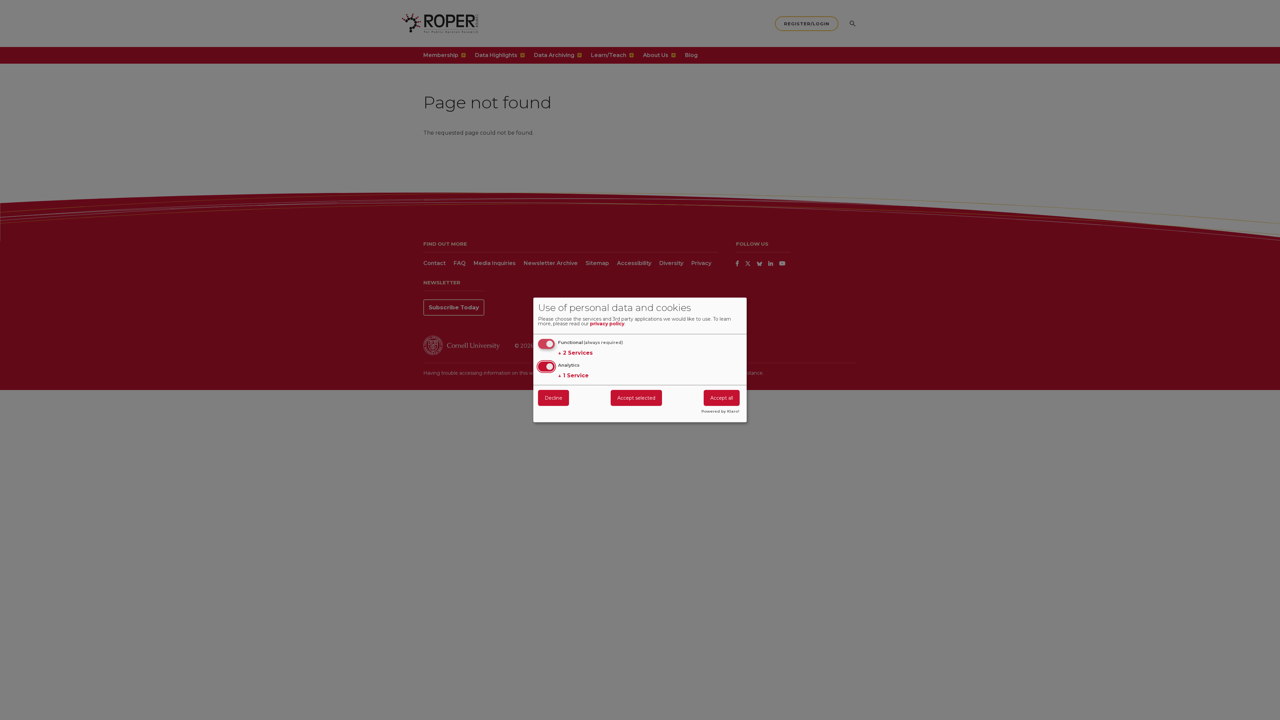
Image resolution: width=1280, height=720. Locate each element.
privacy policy (607, 324)
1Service (573, 375)
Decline (553, 398)
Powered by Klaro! (720, 412)
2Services (575, 353)
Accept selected (636, 398)
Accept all (721, 398)
